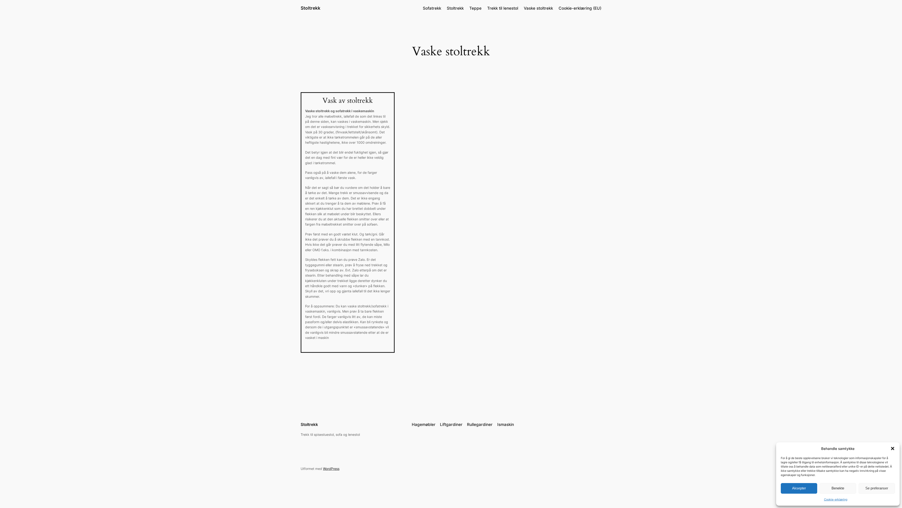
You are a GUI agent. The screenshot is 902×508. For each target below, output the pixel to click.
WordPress (331, 469)
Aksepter (799, 488)
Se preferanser (876, 488)
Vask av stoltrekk (348, 101)
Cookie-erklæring (835, 499)
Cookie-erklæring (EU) (580, 8)
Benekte (838, 488)
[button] (892, 448)
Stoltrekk (310, 8)
